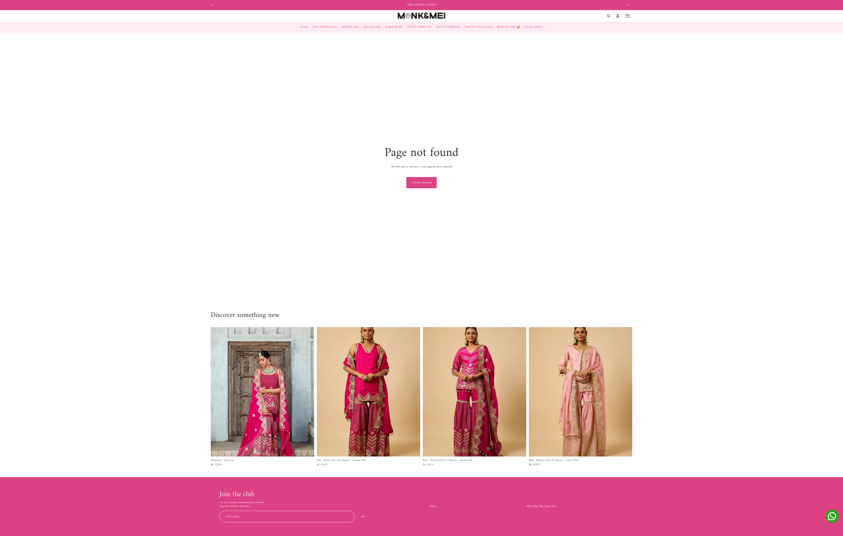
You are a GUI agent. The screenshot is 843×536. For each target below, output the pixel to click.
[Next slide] (627, 5)
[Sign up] (362, 516)
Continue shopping (421, 182)
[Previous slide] (212, 5)
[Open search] (608, 16)
